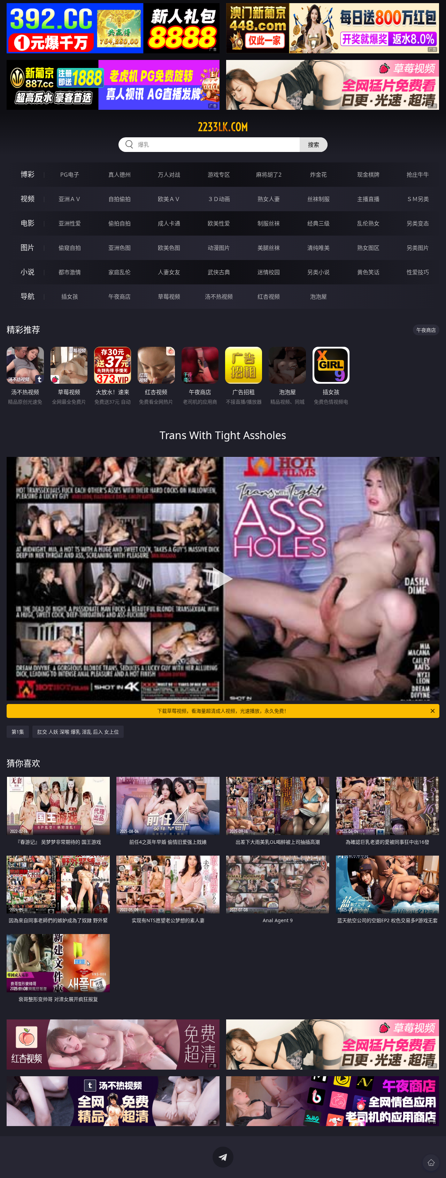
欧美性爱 (219, 223)
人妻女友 (169, 272)
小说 (27, 272)
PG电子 (69, 174)
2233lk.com (223, 127)
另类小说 (318, 272)
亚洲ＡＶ (70, 199)
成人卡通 (169, 223)
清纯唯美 (318, 248)
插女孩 (69, 296)
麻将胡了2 (269, 174)
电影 (27, 223)
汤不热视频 (219, 296)
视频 (27, 199)
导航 (27, 296)
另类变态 (418, 223)
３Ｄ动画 (219, 199)
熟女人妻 (268, 199)
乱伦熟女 (368, 223)
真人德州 (119, 174)
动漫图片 (219, 248)
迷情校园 (268, 272)
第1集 (17, 731)
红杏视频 (268, 296)
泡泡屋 (318, 296)
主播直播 (368, 199)
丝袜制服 (318, 199)
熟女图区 (368, 248)
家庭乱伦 (119, 272)
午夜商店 (119, 296)
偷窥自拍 (70, 248)
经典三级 (318, 223)
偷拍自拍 (119, 223)
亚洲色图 (119, 248)
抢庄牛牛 (418, 174)
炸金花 (318, 174)
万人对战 (169, 174)
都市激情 (70, 272)
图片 (27, 247)
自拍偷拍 (119, 199)
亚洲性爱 (70, 223)
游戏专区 (219, 174)
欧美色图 (169, 248)
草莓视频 (169, 296)
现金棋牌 (368, 174)
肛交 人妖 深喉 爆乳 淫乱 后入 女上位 (78, 731)
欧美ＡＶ (169, 199)
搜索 (313, 144)
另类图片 (418, 248)
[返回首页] (431, 1162)
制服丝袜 (268, 223)
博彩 (27, 174)
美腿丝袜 (268, 248)
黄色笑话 (368, 272)
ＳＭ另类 (418, 199)
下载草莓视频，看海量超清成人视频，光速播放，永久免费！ (223, 710)
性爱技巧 (418, 272)
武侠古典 (219, 272)
